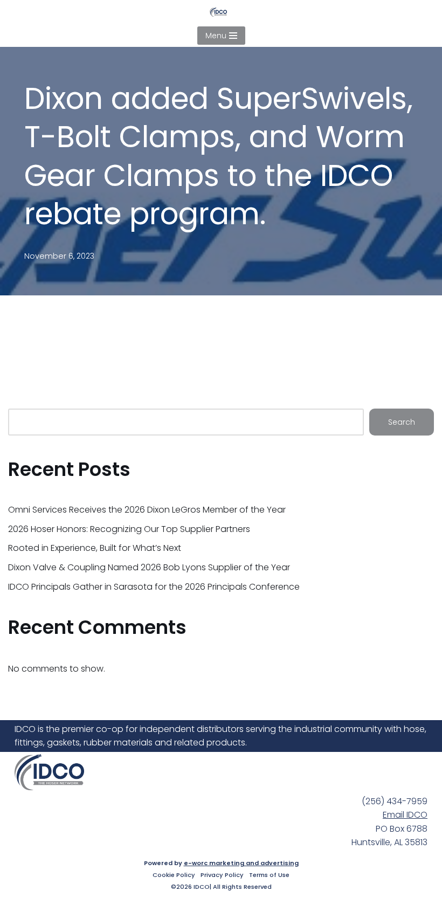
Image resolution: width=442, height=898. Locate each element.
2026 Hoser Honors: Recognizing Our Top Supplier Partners (129, 529)
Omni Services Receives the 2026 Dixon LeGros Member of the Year (147, 509)
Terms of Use (269, 875)
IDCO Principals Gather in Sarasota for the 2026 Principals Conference (154, 587)
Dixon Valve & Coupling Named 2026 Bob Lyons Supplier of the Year (149, 567)
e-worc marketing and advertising (241, 863)
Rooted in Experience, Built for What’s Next (94, 548)
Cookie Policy (174, 875)
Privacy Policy (222, 875)
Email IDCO (405, 815)
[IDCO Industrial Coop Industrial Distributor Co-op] (221, 12)
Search (401, 422)
